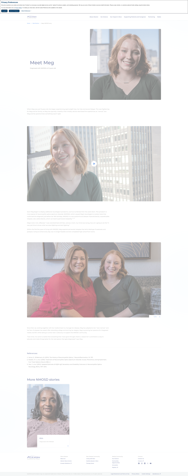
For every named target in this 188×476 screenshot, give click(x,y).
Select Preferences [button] (25, 10)
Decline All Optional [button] (14, 11)
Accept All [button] (4, 11)
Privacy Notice (18, 7)
